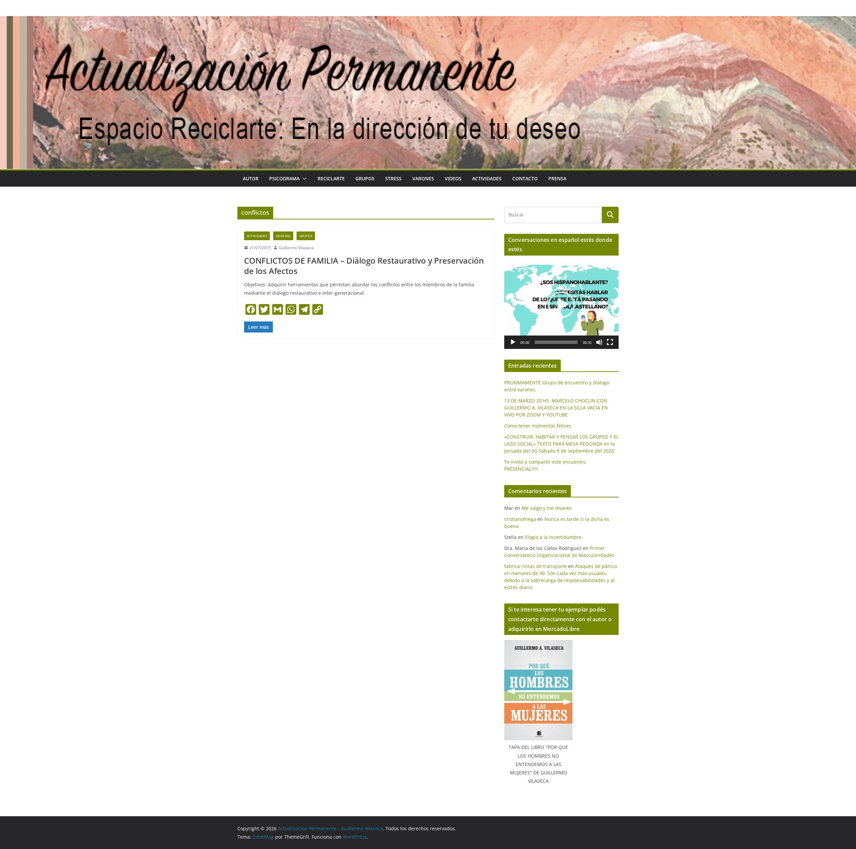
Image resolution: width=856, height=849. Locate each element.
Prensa (557, 178)
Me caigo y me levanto (546, 508)
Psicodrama (284, 178)
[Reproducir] (513, 342)
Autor (250, 178)
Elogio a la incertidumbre (553, 537)
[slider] (556, 342)
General (283, 235)
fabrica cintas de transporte (535, 566)
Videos (453, 178)
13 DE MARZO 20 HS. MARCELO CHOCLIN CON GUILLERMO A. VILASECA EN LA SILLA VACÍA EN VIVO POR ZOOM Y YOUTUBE (556, 407)
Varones (423, 178)
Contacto (525, 178)
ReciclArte (331, 178)
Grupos (364, 178)
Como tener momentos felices (537, 425)
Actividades (487, 178)
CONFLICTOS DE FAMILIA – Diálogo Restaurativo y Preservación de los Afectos (364, 265)
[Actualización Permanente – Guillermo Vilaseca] (428, 20)
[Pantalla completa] (610, 342)
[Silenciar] (599, 342)
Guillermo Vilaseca (296, 248)
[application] (561, 305)
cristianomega (520, 519)
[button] (303, 178)
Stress (393, 178)
